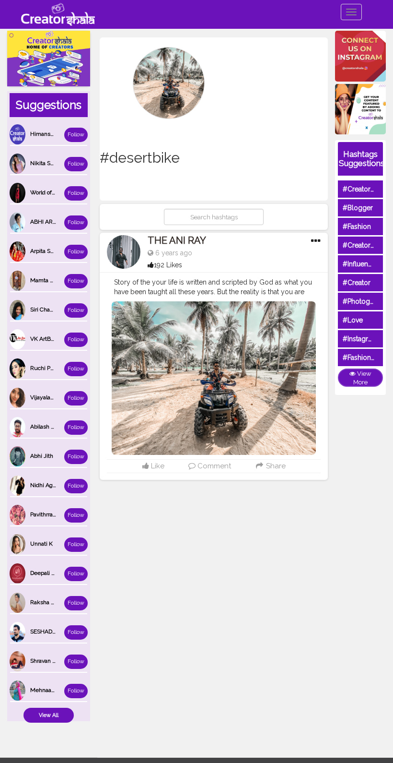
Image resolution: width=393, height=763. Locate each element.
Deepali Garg (47, 573)
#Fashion (357, 226)
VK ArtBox (43, 338)
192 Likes (168, 265)
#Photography (365, 301)
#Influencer (360, 264)
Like (156, 466)
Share (275, 466)
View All (48, 715)
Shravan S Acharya (54, 660)
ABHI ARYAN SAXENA (59, 221)
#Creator (356, 282)
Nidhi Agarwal (48, 485)
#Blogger (358, 208)
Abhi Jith (41, 456)
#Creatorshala (364, 189)
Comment (213, 466)
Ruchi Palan (45, 368)
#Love (353, 320)
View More (362, 378)
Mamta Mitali (47, 280)
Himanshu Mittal (52, 134)
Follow (76, 134)
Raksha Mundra (50, 602)
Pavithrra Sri (45, 514)
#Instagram (360, 339)
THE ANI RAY (177, 240)
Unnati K (41, 543)
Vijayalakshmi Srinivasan (62, 397)
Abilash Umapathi (53, 426)
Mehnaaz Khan (49, 690)
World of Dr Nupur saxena (63, 192)
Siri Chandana (48, 309)
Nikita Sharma (48, 163)
